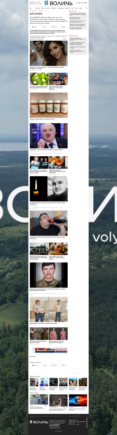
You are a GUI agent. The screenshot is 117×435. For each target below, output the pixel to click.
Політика (47, 8)
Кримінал (67, 8)
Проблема (53, 8)
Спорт (72, 8)
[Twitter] (79, 3)
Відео (80, 8)
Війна (42, 8)
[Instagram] (81, 3)
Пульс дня (37, 8)
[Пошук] (86, 8)
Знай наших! (61, 8)
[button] (39, 2)
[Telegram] (84, 3)
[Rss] (87, 427)
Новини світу (73, 11)
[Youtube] (86, 3)
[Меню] (30, 8)
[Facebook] (77, 3)
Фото (76, 8)
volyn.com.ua (63, 416)
